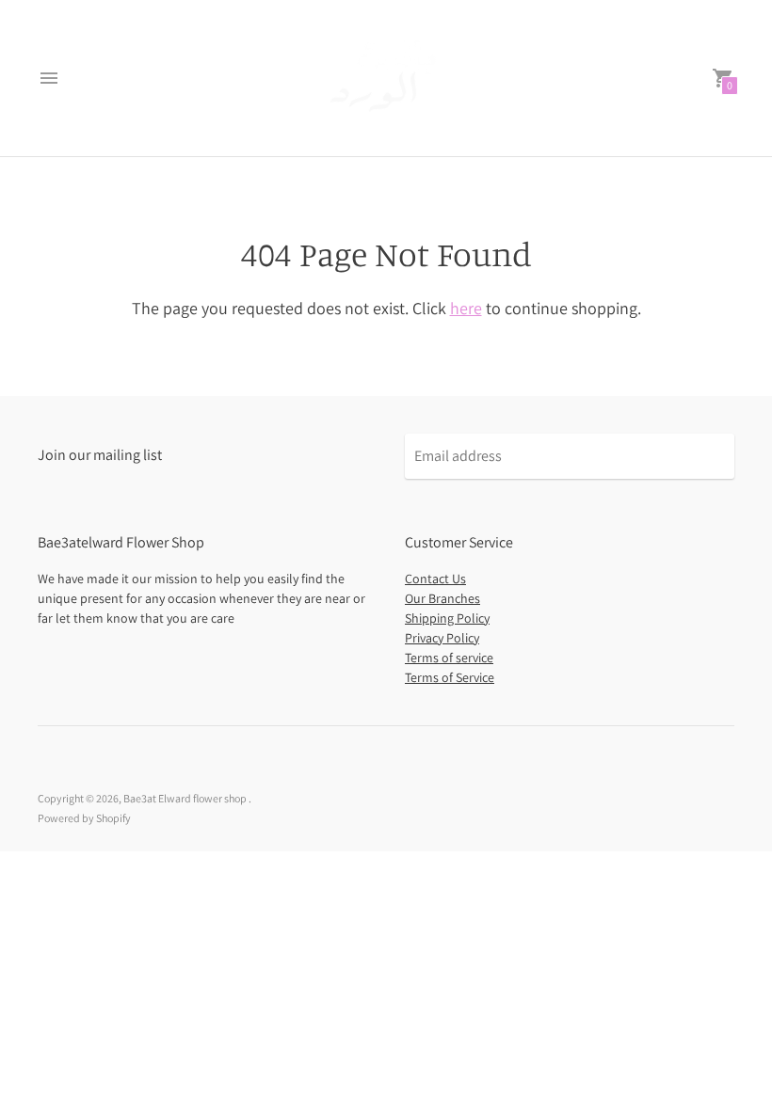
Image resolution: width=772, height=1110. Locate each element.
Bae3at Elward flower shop (186, 798)
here (466, 308)
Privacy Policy (442, 637)
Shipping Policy (447, 618)
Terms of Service (449, 677)
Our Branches (442, 598)
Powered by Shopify (84, 818)
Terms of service (449, 657)
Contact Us (435, 578)
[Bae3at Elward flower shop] (386, 78)
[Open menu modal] (49, 78)
